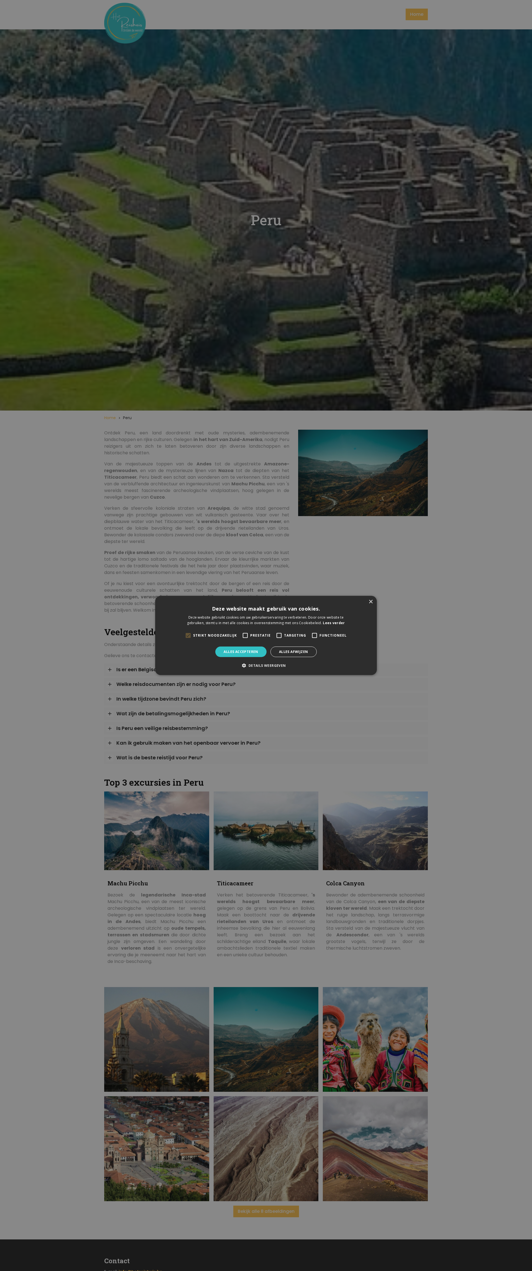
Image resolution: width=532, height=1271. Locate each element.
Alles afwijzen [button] (293, 651)
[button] (266, 665)
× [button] (371, 602)
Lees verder (334, 623)
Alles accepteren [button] (241, 651)
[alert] (266, 635)
